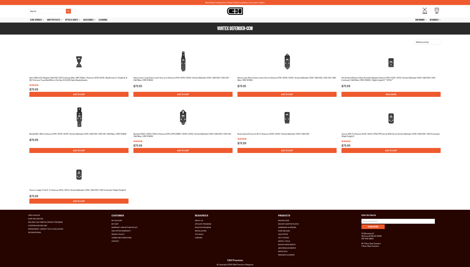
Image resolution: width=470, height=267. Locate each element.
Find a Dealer (34, 215)
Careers (198, 237)
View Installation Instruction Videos (249, 2)
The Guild (199, 234)
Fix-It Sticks (283, 237)
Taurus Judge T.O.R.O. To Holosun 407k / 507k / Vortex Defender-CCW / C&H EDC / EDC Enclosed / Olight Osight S (77, 190)
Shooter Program (203, 227)
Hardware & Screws (287, 227)
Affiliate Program (203, 224)
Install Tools (284, 241)
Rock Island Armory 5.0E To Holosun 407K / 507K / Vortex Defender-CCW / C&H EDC (273, 134)
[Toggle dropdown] (43, 20)
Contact (115, 241)
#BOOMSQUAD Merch (287, 248)
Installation (200, 231)
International (34, 232)
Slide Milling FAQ (35, 218)
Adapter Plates (53, 20)
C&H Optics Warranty (121, 231)
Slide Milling (284, 231)
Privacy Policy (118, 234)
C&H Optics (283, 234)
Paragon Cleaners (286, 255)
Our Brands (420, 20)
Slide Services (36, 20)
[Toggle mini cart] (437, 9)
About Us (199, 220)
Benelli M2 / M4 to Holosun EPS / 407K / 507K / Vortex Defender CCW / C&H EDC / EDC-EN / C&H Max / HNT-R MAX (77, 134)
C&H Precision (235, 260)
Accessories (88, 20)
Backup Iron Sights (286, 244)
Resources (434, 20)
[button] (79, 94)
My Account (117, 220)
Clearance (103, 20)
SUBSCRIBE (373, 226)
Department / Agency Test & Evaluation (45, 229)
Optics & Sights (71, 20)
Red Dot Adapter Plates (288, 224)
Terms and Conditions (121, 237)
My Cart (115, 224)
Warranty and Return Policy (125, 227)
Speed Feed (282, 251)
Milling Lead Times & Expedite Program (45, 222)
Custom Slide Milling (37, 225)
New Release (283, 220)
